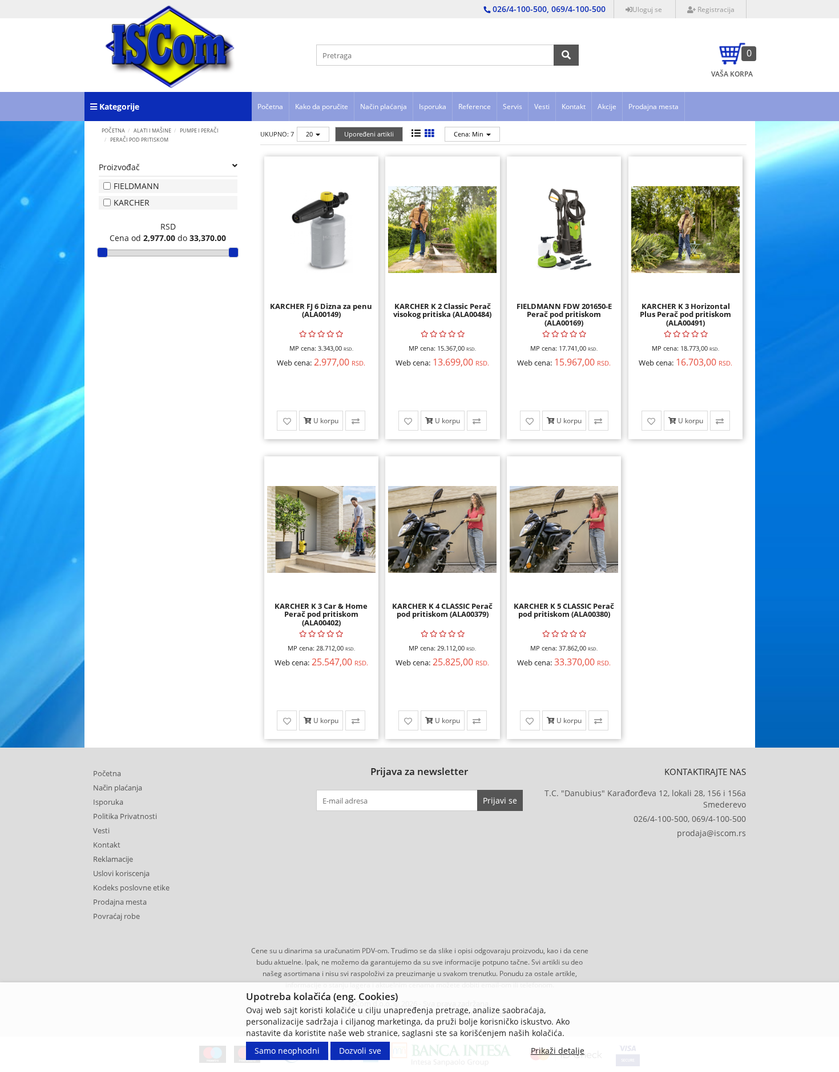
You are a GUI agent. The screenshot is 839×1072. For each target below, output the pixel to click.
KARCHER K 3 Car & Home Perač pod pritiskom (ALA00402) (321, 614)
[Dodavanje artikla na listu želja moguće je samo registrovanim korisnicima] (287, 421)
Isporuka (432, 106)
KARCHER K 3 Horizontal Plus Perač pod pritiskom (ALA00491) (685, 314)
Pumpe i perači (199, 130)
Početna (270, 106)
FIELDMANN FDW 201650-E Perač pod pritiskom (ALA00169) (564, 314)
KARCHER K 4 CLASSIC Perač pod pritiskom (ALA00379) (442, 610)
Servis (512, 106)
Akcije (607, 106)
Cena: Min (469, 134)
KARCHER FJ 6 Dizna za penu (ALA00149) (321, 310)
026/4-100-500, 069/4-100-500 (690, 818)
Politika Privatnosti (125, 816)
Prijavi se (500, 800)
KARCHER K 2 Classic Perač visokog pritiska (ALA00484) (442, 310)
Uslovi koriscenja (121, 873)
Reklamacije (113, 859)
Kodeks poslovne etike (131, 887)
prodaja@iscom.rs (711, 833)
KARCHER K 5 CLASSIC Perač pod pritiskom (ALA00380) (564, 610)
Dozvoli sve (360, 1050)
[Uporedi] (355, 421)
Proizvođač (119, 167)
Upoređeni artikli (369, 134)
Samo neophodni (287, 1050)
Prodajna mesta (653, 106)
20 (310, 134)
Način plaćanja (383, 106)
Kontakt (574, 106)
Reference (474, 106)
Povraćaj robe (116, 916)
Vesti (542, 106)
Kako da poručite (321, 106)
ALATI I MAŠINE (152, 130)
